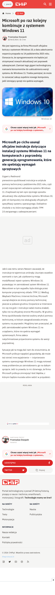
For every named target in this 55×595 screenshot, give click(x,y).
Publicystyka (36, 514)
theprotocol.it (8, 557)
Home (8, 13)
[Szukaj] (45, 4)
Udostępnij (10, 463)
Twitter (8, 470)
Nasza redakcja (9, 532)
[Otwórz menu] (50, 4)
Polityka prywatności (12, 542)
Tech (21, 13)
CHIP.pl (12, 553)
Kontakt (6, 537)
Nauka (33, 509)
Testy (4, 514)
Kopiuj (42, 470)
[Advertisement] (27, 404)
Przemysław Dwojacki (17, 37)
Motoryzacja (8, 519)
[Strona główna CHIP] (21, 4)
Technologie (8, 509)
